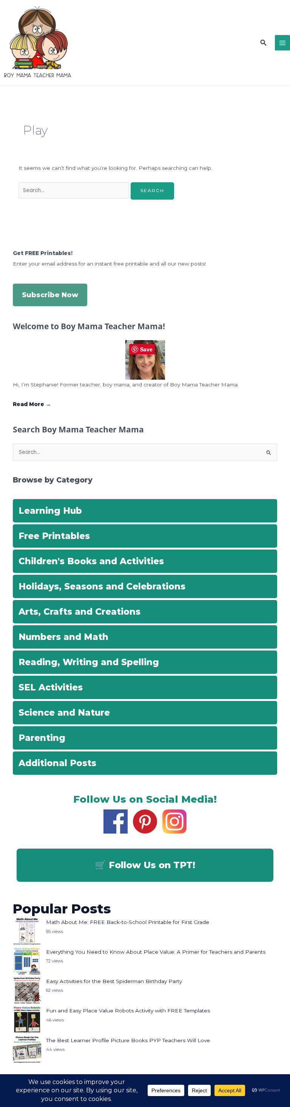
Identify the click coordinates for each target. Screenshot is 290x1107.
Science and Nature (64, 712)
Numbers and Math (63, 637)
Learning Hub (50, 510)
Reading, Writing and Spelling (89, 662)
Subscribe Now (50, 295)
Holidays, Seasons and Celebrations (102, 586)
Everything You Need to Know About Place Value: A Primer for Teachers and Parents (155, 952)
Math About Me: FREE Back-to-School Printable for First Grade (127, 922)
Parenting (42, 738)
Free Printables (54, 536)
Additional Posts (57, 763)
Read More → (32, 404)
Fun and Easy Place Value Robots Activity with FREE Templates (128, 1011)
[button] (263, 43)
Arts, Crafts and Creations (79, 611)
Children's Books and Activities (91, 561)
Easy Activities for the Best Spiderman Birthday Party (114, 981)
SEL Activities (51, 687)
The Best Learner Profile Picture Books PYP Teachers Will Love (128, 1040)
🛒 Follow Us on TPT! (145, 865)
